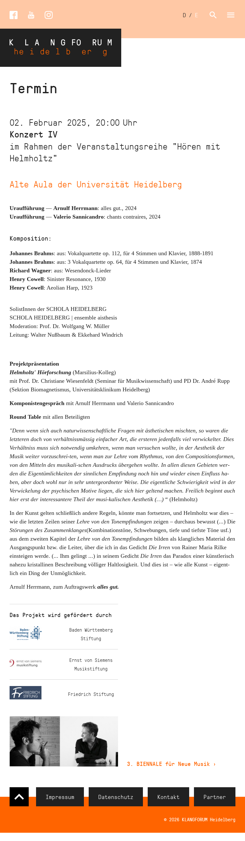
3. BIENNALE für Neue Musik (171, 763)
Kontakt (168, 797)
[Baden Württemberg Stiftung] (37, 634)
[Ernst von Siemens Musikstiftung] (37, 664)
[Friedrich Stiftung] (37, 694)
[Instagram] (48, 15)
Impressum (60, 797)
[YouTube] (31, 15)
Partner (215, 797)
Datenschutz (115, 797)
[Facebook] (13, 15)
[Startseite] (60, 48)
